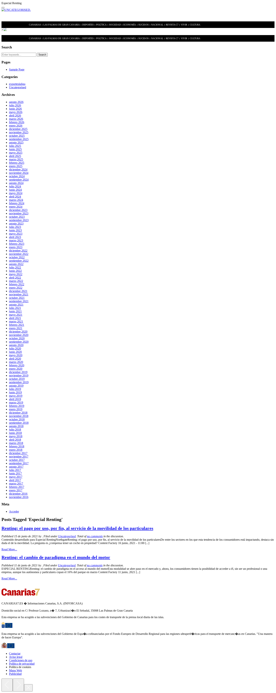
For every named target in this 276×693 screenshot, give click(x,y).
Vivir (184, 25)
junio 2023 (15, 230)
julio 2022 (15, 267)
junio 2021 (15, 311)
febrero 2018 (16, 446)
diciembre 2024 (18, 169)
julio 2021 (15, 308)
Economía (129, 25)
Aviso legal (15, 656)
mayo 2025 (15, 152)
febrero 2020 (16, 365)
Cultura (195, 25)
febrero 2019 (16, 405)
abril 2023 (15, 237)
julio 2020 (15, 348)
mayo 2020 (15, 355)
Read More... (9, 549)
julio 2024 (15, 186)
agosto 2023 (16, 223)
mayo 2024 (15, 193)
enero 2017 (15, 490)
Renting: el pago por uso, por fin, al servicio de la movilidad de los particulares (77, 528)
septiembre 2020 (19, 341)
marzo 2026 (16, 118)
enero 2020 (15, 368)
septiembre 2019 (19, 382)
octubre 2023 (17, 216)
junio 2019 (15, 392)
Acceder (14, 511)
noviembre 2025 (18, 132)
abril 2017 (15, 480)
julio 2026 (15, 105)
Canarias (35, 25)
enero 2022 (15, 287)
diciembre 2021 (18, 291)
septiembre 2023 (19, 220)
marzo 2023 (16, 240)
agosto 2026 (16, 102)
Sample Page (16, 69)
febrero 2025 (16, 162)
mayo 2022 (15, 274)
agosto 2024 (16, 183)
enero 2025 (15, 166)
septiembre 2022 (19, 260)
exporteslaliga (17, 84)
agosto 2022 (16, 264)
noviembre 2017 (18, 456)
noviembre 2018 (18, 416)
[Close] (28, 687)
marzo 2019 (16, 402)
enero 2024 (15, 206)
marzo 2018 (16, 443)
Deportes (88, 25)
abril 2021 (15, 318)
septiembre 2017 (19, 463)
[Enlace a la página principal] (5, 30)
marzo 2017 (16, 483)
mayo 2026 (15, 112)
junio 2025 (15, 149)
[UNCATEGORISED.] (16, 9)
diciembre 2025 (18, 129)
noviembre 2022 (18, 254)
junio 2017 (15, 473)
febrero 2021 (16, 324)
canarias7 (15, 25)
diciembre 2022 (18, 250)
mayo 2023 (15, 233)
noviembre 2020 (18, 335)
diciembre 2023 (18, 210)
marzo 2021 (16, 321)
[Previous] (7, 685)
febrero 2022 (16, 284)
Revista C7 (172, 25)
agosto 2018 (16, 426)
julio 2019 (15, 389)
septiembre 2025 (19, 139)
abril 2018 (15, 439)
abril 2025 (15, 156)
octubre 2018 (17, 419)
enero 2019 (15, 409)
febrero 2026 (16, 122)
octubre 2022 (17, 257)
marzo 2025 (16, 159)
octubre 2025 (17, 135)
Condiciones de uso (20, 660)
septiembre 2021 (19, 301)
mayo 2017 (15, 476)
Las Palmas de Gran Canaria (61, 25)
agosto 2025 (16, 142)
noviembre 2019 (18, 375)
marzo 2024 (16, 199)
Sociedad (115, 25)
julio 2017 (15, 470)
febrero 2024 (16, 203)
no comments (95, 536)
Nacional (157, 25)
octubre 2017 (17, 459)
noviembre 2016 (18, 497)
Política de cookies (20, 667)
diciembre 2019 (18, 372)
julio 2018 (15, 429)
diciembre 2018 (18, 412)
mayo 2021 (15, 314)
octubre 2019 (17, 378)
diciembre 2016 (18, 493)
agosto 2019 (16, 385)
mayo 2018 (15, 436)
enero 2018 (15, 449)
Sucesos (143, 25)
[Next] (18, 685)
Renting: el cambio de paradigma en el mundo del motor (56, 557)
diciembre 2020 (18, 331)
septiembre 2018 (19, 422)
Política (101, 25)
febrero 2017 (16, 487)
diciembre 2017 (18, 453)
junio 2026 (15, 108)
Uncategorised (17, 87)
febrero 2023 (16, 243)
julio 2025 (15, 145)
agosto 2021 (16, 304)
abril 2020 (15, 358)
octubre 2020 (17, 338)
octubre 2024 (17, 176)
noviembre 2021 (18, 294)
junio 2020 (15, 351)
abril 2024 (15, 196)
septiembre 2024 (19, 179)
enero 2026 (15, 125)
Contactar (14, 653)
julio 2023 (15, 226)
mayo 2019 (15, 395)
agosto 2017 (16, 466)
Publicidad (15, 673)
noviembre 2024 (18, 172)
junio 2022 (15, 270)
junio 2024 (15, 189)
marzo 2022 (16, 281)
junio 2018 (15, 432)
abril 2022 (15, 277)
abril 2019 (15, 399)
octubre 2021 (17, 297)
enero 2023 (15, 247)
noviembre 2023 (18, 213)
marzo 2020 (16, 362)
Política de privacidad (22, 663)
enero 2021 (15, 328)
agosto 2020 (16, 345)
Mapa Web (15, 670)
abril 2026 (15, 115)
